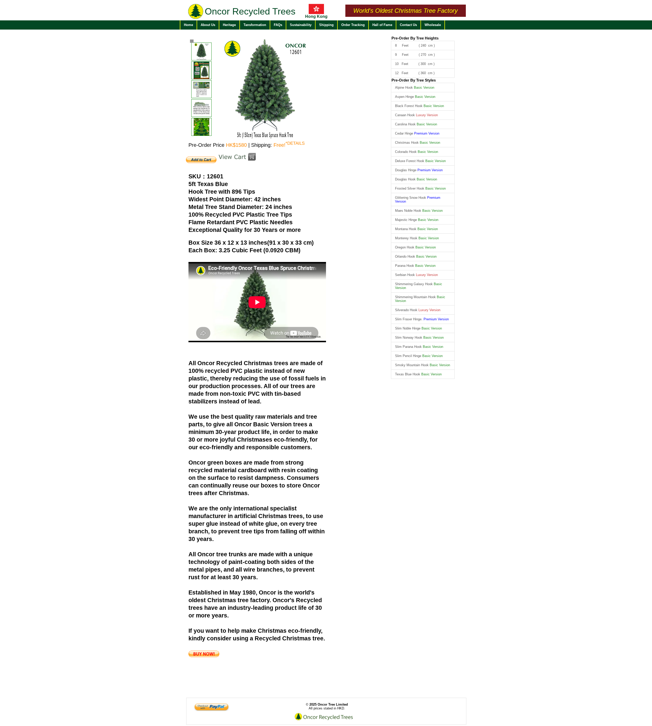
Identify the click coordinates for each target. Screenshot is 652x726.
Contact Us (408, 25)
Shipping (326, 25)
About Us (208, 25)
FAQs (278, 25)
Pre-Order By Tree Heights (415, 38)
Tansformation (254, 25)
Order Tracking (353, 25)
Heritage (229, 25)
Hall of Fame (382, 25)
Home (188, 25)
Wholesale (433, 25)
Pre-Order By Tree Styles (413, 80)
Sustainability (300, 25)
